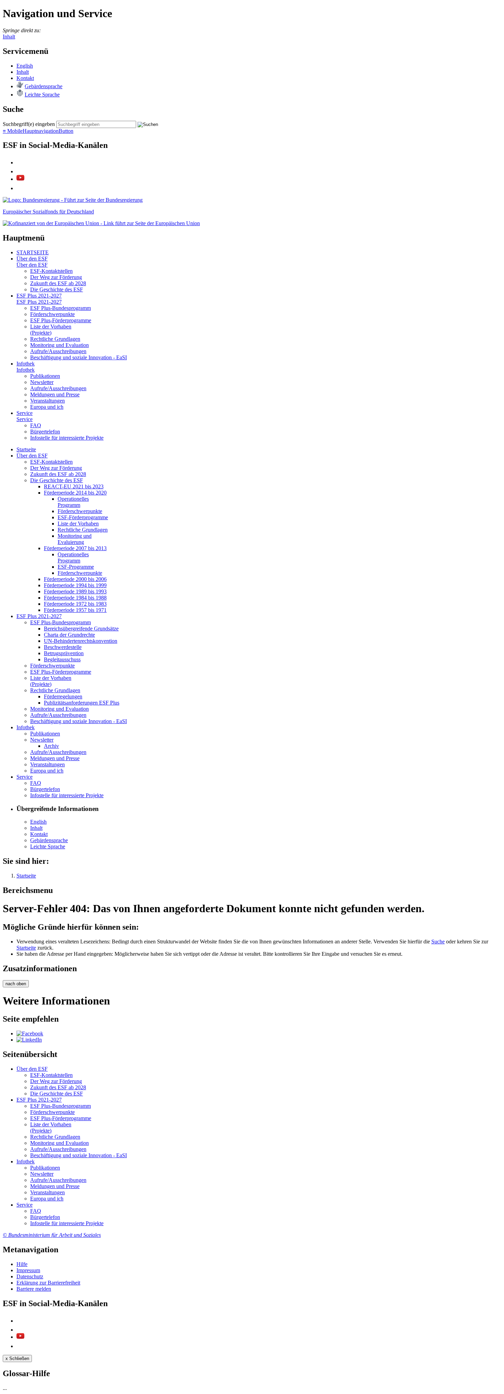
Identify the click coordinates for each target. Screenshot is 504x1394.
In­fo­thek (25, 364)
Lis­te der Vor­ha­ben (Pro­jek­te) (50, 330)
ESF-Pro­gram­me (76, 567)
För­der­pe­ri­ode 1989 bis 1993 (75, 591)
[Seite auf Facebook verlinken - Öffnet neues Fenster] (29, 1033)
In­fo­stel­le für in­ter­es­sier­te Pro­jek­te (67, 438)
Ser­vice (24, 413)
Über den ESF (32, 259)
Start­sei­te (26, 449)
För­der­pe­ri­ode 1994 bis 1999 (75, 585)
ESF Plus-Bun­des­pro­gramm (60, 308)
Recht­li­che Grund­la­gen (55, 339)
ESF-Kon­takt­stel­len (51, 271)
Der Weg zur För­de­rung (56, 277)
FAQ (35, 425)
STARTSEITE (32, 252)
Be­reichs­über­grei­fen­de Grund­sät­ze (81, 628)
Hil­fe (21, 1264)
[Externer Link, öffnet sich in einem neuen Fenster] (101, 223)
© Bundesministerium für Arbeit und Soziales (52, 1235)
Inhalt (9, 36)
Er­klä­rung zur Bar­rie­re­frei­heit (48, 1283)
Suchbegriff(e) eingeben (29, 124)
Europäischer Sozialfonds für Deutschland (48, 211)
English (24, 66)
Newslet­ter (41, 382)
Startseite (26, 948)
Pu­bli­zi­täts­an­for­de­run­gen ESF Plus (81, 703)
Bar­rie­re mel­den (33, 1289)
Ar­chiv (51, 746)
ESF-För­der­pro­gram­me (83, 517)
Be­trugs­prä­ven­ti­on (64, 653)
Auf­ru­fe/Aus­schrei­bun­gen (58, 351)
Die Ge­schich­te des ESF (56, 289)
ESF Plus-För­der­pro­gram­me (60, 320)
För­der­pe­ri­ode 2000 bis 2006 (75, 579)
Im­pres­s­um (28, 1270)
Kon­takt (25, 78)
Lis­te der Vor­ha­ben (78, 523)
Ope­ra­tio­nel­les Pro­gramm (73, 502)
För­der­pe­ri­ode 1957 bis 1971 (75, 610)
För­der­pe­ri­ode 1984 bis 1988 (75, 598)
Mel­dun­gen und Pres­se (55, 394)
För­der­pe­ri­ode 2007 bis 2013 (75, 548)
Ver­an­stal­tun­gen (47, 401)
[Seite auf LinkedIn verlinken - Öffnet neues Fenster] (29, 1040)
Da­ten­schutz (29, 1276)
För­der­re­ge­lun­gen (63, 696)
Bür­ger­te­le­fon (45, 431)
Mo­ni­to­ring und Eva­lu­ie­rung (75, 539)
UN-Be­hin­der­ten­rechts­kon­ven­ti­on (80, 641)
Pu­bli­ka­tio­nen (45, 376)
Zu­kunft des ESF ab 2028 (58, 283)
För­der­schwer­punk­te (52, 314)
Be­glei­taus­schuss (62, 659)
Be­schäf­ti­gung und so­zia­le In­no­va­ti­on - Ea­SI (78, 357)
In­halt (22, 72)
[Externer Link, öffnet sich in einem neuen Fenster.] (73, 200)
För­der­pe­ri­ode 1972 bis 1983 (75, 604)
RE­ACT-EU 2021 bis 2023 (74, 486)
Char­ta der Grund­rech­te (69, 635)
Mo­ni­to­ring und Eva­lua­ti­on (59, 345)
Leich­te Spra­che (42, 94)
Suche (438, 941)
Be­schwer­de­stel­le (63, 647)
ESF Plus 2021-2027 (39, 296)
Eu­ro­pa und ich (46, 407)
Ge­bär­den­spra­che (43, 86)
